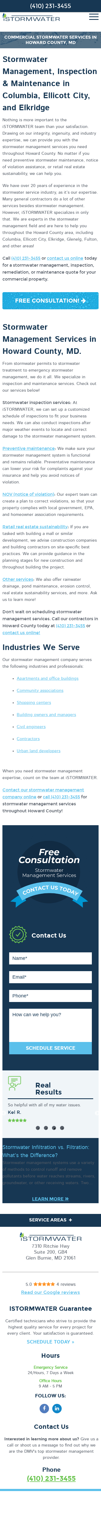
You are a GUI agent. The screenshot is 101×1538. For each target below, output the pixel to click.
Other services (17, 579)
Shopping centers (34, 702)
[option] (50, 1113)
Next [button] (97, 1113)
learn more (50, 1199)
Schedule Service (50, 1048)
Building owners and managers (46, 715)
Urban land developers (38, 751)
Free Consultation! (48, 300)
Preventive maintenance (28, 448)
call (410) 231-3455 (61, 796)
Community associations (40, 690)
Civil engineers (31, 727)
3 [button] (54, 1128)
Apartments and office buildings (47, 678)
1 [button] (38, 1128)
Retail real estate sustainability (35, 526)
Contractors (28, 739)
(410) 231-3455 (50, 6)
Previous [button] (3, 1113)
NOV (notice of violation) (28, 494)
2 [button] (46, 1128)
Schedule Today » (50, 1342)
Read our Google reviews (50, 1292)
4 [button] (62, 1128)
